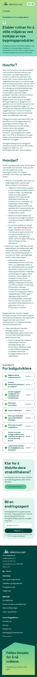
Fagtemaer (7, 591)
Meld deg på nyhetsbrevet (13, 633)
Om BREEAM (8, 600)
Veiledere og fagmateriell (12, 583)
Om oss (5, 625)
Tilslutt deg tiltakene (14, 487)
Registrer (17, 531)
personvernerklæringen (19, 536)
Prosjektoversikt (9, 587)
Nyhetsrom (7, 629)
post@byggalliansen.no (9, 558)
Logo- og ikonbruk (10, 612)
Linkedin (8, 571)
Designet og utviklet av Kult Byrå (16, 668)
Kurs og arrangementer (12, 580)
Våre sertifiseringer (10, 608)
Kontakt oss (7, 621)
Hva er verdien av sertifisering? (14, 604)
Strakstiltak (6, 11)
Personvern (7, 636)
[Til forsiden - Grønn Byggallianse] (13, 3)
